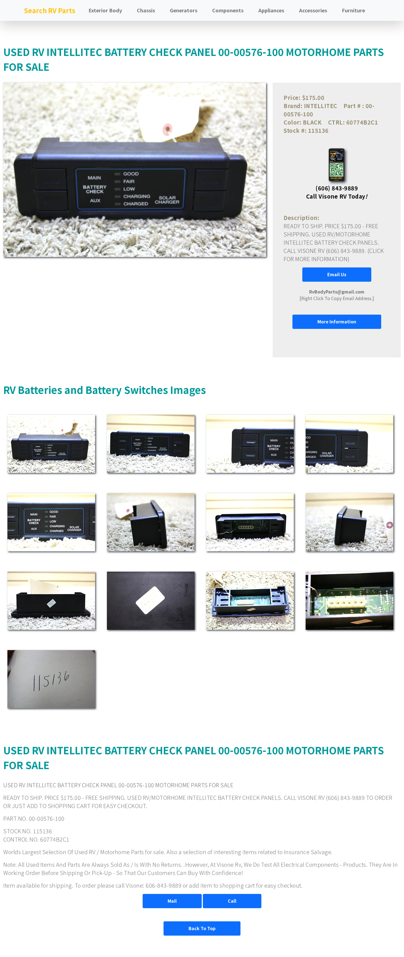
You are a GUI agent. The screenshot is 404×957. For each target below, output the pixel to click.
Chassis (146, 10)
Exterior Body (105, 10)
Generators (183, 10)
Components (227, 10)
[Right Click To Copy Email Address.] (337, 294)
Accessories (313, 10)
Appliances (271, 10)
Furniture (353, 10)
